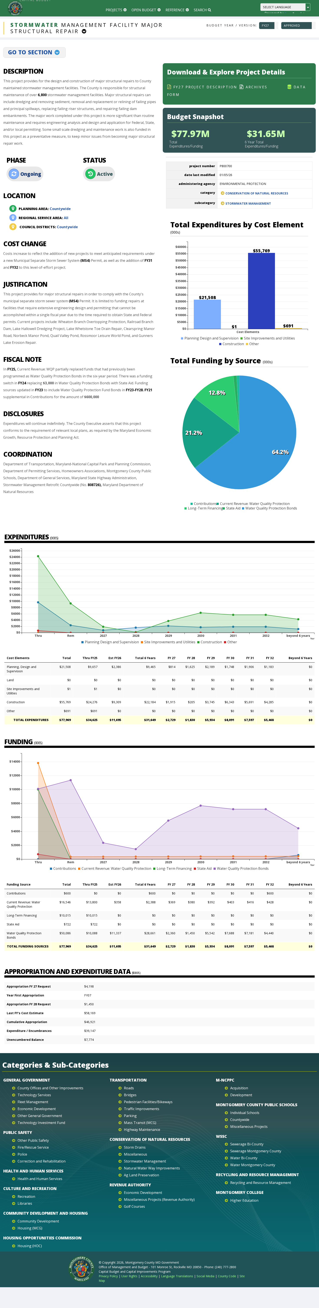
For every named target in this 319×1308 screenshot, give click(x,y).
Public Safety (17, 1132)
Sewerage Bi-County (246, 1144)
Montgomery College (239, 1192)
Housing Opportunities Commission (42, 1237)
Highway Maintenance (142, 1129)
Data (300, 87)
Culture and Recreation (30, 1188)
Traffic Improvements (141, 1108)
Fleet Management (33, 1101)
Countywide (45, 208)
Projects (114, 10)
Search (200, 10)
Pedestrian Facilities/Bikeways (148, 1101)
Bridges (130, 1095)
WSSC (221, 1136)
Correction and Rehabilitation (42, 1161)
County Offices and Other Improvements (50, 1088)
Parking (130, 1115)
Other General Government (40, 1115)
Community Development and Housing (45, 1213)
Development (241, 1095)
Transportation (128, 1080)
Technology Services (34, 1095)
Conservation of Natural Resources (256, 193)
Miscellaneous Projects (249, 1126)
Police (22, 1154)
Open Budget (144, 10)
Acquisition (239, 1088)
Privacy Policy (108, 1276)
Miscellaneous (135, 1154)
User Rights (129, 1276)
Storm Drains (135, 1147)
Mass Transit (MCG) (140, 1122)
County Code (227, 1276)
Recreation (26, 1196)
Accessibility (149, 1276)
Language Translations (177, 1276)
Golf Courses (134, 1206)
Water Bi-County (243, 1158)
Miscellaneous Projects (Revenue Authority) (159, 1199)
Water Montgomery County (252, 1164)
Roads (129, 1088)
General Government (26, 1080)
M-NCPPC (225, 1080)
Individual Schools (244, 1112)
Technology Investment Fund (41, 1122)
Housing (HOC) (30, 1245)
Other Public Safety (33, 1140)
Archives (257, 87)
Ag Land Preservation (141, 1175)
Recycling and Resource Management (257, 1174)
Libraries (25, 1203)
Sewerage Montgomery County (255, 1151)
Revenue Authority (130, 1184)
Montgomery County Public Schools (256, 1104)
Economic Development (37, 1108)
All (43, 217)
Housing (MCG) (30, 1228)
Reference (175, 10)
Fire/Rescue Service (33, 1147)
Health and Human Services (33, 1171)
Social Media (205, 1276)
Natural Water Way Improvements (152, 1168)
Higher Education (244, 1200)
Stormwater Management (248, 203)
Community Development (38, 1221)
